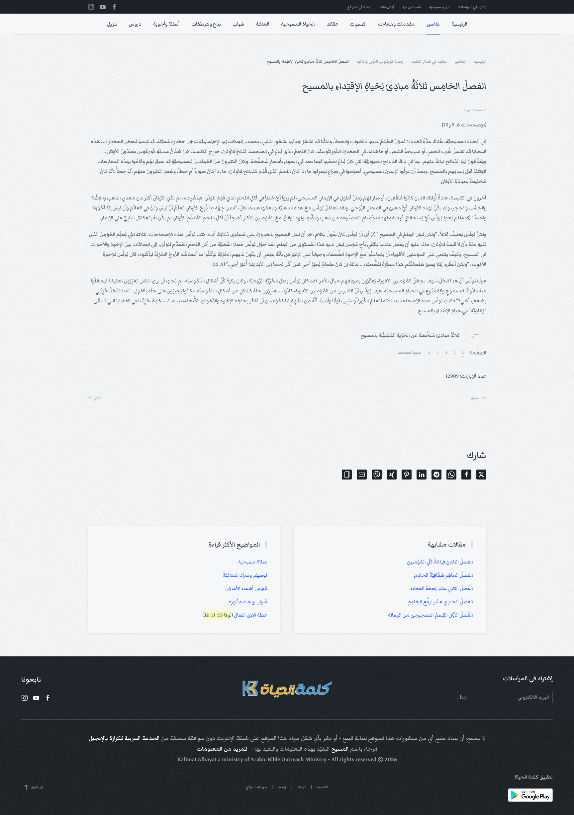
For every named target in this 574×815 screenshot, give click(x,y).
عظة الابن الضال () (234, 615)
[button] (347, 475)
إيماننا (282, 787)
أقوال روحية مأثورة (248, 602)
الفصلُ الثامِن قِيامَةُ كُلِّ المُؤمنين (440, 562)
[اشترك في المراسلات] (463, 697)
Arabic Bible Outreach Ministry (288, 759)
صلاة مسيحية (252, 562)
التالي (475, 335)
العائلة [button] (262, 24)
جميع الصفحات (410, 352)
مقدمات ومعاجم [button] (396, 24)
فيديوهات (387, 7)
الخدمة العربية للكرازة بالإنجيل (124, 738)
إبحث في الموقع (359, 7)
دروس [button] (135, 24)
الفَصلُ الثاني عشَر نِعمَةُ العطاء (442, 588)
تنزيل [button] (112, 24)
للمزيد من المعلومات (222, 749)
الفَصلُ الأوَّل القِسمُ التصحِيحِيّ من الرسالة (430, 615)
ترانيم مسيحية (439, 7)
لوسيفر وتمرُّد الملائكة (245, 575)
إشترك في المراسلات (472, 7)
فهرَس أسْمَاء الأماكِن (246, 588)
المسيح (340, 749)
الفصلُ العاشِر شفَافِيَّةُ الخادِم (443, 575)
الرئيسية (459, 24)
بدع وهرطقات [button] (206, 24)
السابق (476, 398)
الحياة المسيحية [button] (298, 24)
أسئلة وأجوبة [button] (166, 24)
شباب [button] (238, 24)
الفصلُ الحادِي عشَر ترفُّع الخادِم (440, 602)
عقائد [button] (332, 24)
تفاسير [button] (433, 24)
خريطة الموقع (256, 787)
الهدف (301, 787)
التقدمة (322, 787)
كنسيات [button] (358, 24)
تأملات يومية (412, 7)
